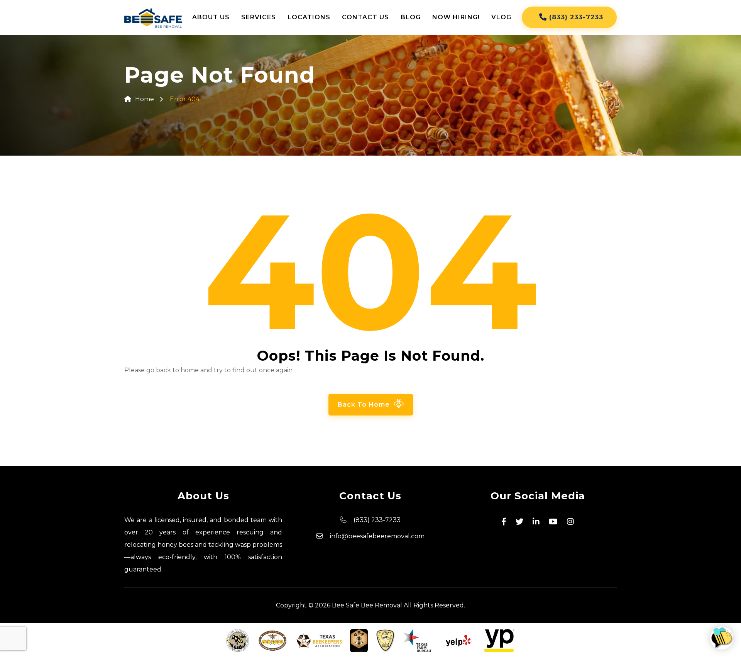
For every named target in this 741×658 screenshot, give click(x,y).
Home (144, 99)
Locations (309, 17)
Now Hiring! (456, 17)
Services (258, 17)
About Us (211, 17)
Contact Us (365, 17)
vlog (501, 17)
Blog (411, 17)
